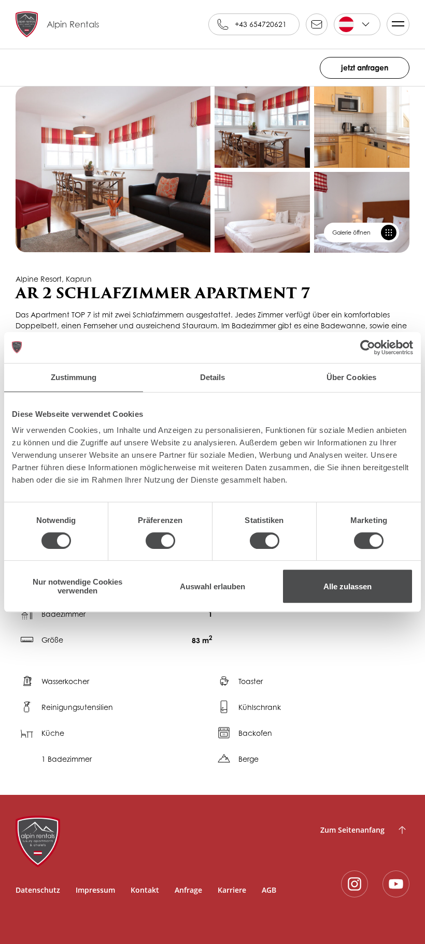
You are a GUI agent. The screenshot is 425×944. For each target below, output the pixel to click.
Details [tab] (212, 377)
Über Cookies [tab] (351, 377)
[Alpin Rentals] (146, 841)
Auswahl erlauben (212, 586)
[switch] (160, 540)
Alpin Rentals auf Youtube (395, 883)
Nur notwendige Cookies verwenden (77, 586)
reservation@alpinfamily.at (317, 24)
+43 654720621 (261, 24)
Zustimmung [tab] (74, 377)
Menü (398, 24)
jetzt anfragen (364, 67)
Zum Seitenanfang (352, 830)
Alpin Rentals (73, 24)
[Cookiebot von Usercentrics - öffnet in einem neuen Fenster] (367, 347)
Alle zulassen (347, 586)
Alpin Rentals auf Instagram (354, 883)
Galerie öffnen (351, 232)
